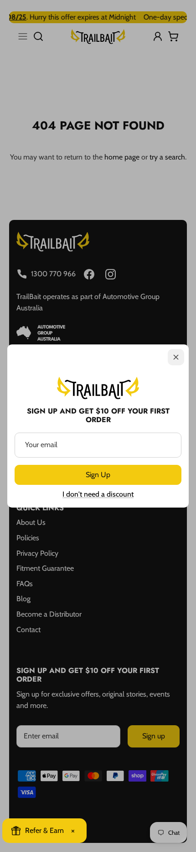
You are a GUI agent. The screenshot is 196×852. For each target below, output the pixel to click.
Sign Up (98, 474)
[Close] (176, 357)
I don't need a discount (98, 494)
